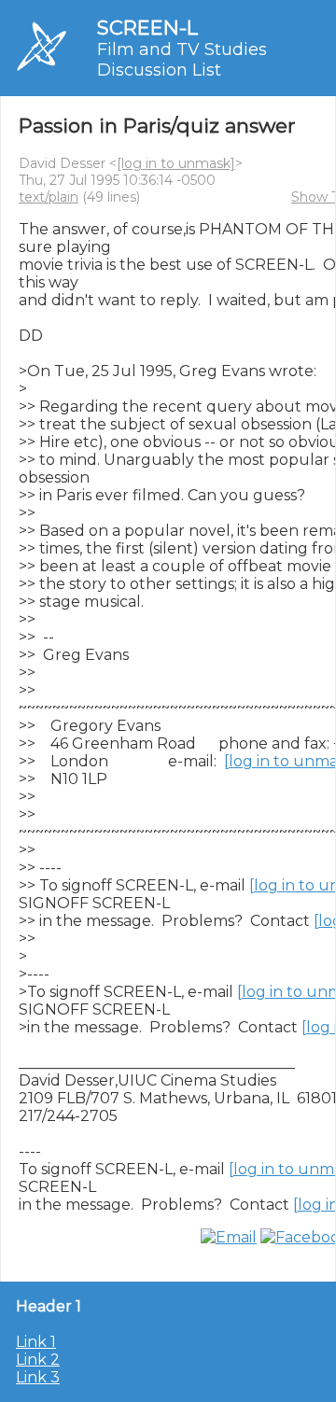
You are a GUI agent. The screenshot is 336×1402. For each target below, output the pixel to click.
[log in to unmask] (176, 163)
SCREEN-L (147, 27)
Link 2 (38, 1359)
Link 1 (36, 1342)
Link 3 (38, 1377)
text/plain (48, 197)
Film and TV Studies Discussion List (182, 59)
